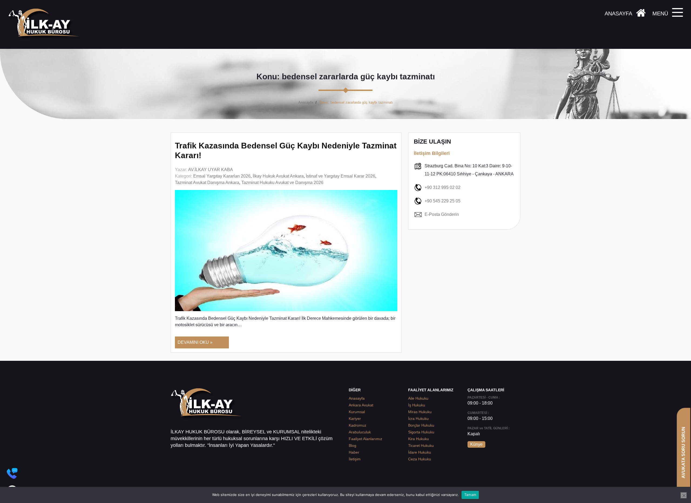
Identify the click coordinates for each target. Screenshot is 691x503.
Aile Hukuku (418, 398)
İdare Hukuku (419, 452)
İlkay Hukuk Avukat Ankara (278, 176)
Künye (476, 444)
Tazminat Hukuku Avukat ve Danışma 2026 (282, 182)
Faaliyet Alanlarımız (365, 439)
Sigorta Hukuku (421, 432)
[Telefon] (12, 473)
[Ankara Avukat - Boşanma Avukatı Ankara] (46, 24)
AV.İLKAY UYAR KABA (210, 169)
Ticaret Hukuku (421, 445)
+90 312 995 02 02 (442, 187)
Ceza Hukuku (419, 459)
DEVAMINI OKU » (195, 342)
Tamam (470, 494)
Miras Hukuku (420, 412)
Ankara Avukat (361, 405)
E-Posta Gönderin (442, 214)
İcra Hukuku (418, 418)
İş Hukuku (416, 405)
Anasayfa (305, 102)
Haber (354, 452)
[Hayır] (683, 495)
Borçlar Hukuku (421, 425)
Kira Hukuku (418, 439)
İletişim (355, 459)
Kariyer (355, 418)
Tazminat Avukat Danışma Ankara (207, 182)
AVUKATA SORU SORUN (683, 452)
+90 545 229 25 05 (442, 201)
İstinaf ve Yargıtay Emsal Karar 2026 (340, 176)
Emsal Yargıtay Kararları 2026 (221, 176)
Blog (352, 445)
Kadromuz (357, 425)
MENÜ (660, 13)
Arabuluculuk (360, 432)
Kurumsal (357, 412)
